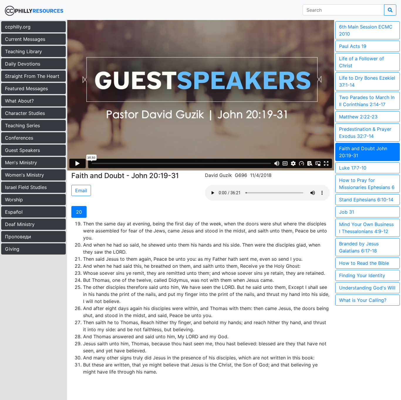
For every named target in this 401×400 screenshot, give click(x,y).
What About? (19, 101)
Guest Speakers (22, 150)
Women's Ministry (24, 175)
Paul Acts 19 (352, 46)
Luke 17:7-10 (352, 168)
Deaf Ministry (20, 224)
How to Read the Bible (364, 263)
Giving (12, 249)
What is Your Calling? (362, 300)
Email (81, 190)
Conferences (19, 138)
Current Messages (25, 39)
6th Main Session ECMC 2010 (365, 30)
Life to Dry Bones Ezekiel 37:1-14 (367, 81)
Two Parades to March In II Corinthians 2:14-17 (367, 100)
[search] (390, 10)
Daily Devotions (22, 64)
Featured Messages (26, 88)
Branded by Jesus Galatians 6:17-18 (359, 247)
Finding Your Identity (362, 275)
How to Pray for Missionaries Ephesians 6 (367, 183)
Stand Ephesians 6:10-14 (366, 199)
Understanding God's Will (367, 288)
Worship (14, 199)
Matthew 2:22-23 (358, 117)
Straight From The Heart (32, 76)
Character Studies (25, 113)
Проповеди (18, 237)
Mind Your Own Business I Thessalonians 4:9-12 (366, 227)
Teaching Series (22, 125)
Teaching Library (23, 51)
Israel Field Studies (26, 187)
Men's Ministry (21, 162)
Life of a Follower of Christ (361, 62)
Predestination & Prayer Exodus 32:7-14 (365, 132)
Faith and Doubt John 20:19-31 (363, 151)
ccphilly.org (18, 27)
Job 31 (346, 212)
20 (79, 212)
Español (14, 212)
